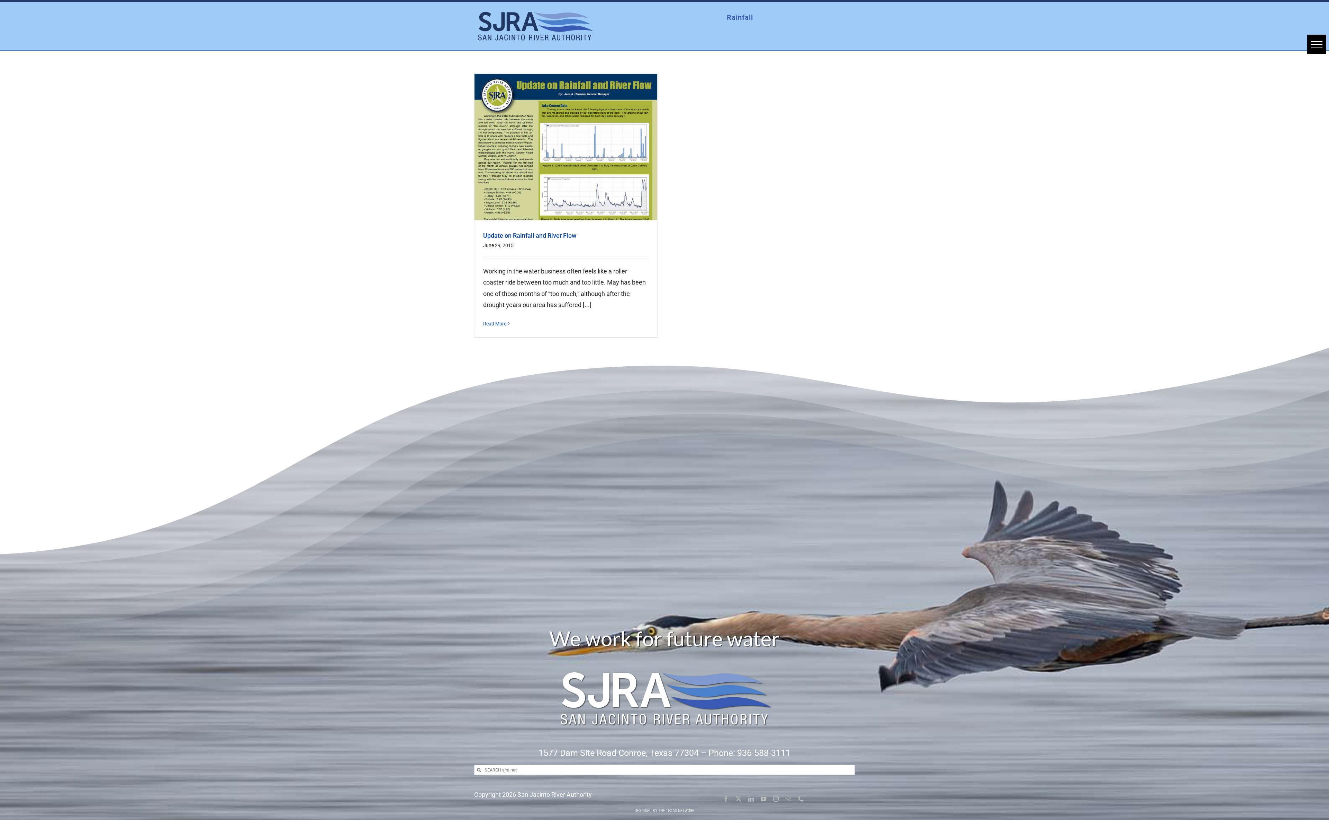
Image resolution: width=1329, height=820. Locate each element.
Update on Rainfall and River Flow (529, 235)
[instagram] (776, 799)
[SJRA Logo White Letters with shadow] (664, 655)
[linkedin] (751, 799)
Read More (494, 323)
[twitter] (738, 799)
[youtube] (763, 799)
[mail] (788, 799)
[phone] (801, 799)
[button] (1316, 44)
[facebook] (726, 799)
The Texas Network (676, 810)
